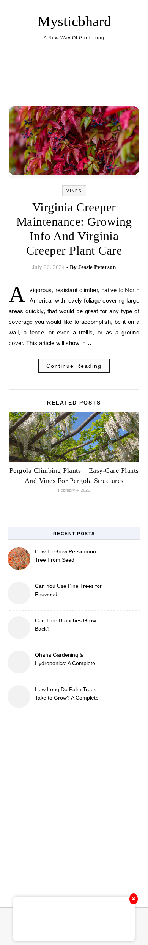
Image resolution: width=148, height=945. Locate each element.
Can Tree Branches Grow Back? (65, 624)
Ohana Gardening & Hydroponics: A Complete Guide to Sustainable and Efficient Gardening (65, 660)
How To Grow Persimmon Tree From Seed (65, 555)
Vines (74, 191)
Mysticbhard (74, 21)
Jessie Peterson (97, 267)
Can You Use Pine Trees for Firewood (68, 590)
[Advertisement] (74, 803)
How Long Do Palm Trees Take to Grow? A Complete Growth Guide (67, 694)
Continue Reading (74, 366)
